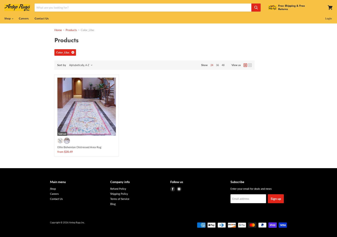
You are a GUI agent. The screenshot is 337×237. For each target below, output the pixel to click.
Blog (113, 203)
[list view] (250, 65)
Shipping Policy (119, 193)
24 (211, 65)
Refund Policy (118, 188)
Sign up (276, 199)
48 (223, 65)
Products (71, 30)
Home (58, 30)
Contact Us (42, 18)
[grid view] (245, 65)
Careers (24, 18)
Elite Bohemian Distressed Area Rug (79, 147)
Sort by (61, 65)
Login (328, 18)
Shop (7, 18)
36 (217, 65)
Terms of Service (119, 198)
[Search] (256, 8)
